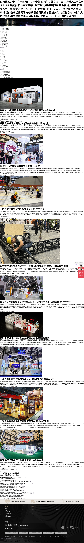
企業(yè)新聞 (8, 513)
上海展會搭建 (56, 536)
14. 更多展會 (2, 68)
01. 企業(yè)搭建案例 (4, 28)
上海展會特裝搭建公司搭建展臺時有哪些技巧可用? (11, 487)
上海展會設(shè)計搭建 (61, 532)
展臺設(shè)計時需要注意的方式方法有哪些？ (10, 475)
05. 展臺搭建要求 (3, 34)
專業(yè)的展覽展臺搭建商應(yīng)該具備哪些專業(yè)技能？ (15, 483)
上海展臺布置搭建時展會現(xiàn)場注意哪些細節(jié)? (11, 486)
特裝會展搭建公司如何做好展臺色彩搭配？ (10, 484)
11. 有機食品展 (3, 63)
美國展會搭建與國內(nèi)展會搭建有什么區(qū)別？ (12, 477)
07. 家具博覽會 (3, 57)
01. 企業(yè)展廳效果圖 (5, 71)
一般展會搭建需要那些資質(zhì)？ (7, 480)
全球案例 (62, 18)
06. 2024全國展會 (3, 35)
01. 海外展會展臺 (3, 49)
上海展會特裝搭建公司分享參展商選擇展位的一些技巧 (12, 495)
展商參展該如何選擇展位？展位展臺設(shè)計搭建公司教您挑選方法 (15, 493)
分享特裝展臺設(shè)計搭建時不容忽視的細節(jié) (10, 496)
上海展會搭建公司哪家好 (35, 532)
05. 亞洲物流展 (3, 54)
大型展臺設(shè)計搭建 (11, 532)
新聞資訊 (69, 18)
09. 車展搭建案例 (3, 60)
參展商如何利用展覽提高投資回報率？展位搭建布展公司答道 (15, 492)
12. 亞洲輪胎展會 (3, 65)
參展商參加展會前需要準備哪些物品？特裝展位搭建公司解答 (13, 498)
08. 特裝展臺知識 (3, 38)
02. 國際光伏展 (3, 50)
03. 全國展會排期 (3, 31)
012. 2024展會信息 (4, 44)
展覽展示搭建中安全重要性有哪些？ (8, 489)
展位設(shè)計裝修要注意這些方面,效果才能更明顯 (11, 490)
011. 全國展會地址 (4, 43)
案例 (6, 510)
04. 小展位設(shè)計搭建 (5, 75)
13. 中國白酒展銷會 (4, 66)
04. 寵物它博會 (3, 53)
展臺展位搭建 (23, 532)
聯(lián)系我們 (77, 18)
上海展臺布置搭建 (48, 532)
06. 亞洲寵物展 (3, 56)
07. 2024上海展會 (3, 37)
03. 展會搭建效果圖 (4, 74)
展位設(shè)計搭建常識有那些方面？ (10, 478)
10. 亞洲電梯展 (3, 62)
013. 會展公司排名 (4, 46)
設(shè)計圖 (65, 18)
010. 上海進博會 (3, 41)
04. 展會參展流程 (3, 32)
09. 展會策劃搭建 (3, 40)
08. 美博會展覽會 (3, 59)
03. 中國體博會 (3, 51)
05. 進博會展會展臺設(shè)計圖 (6, 77)
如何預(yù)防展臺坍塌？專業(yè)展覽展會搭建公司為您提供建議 (15, 481)
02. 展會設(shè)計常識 (4, 29)
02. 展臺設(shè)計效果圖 (5, 72)
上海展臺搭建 (64, 536)
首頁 (60, 18)
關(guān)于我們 (8, 515)
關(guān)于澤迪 (73, 18)
